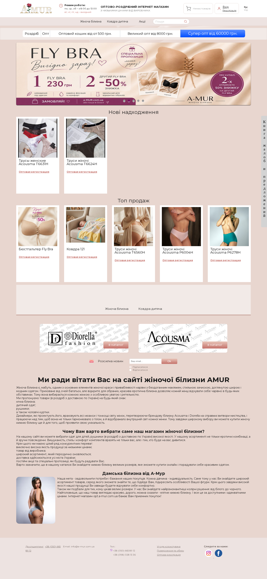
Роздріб (32, 34)
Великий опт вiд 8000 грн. (150, 34)
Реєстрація (229, 10)
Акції (142, 21)
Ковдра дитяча (117, 21)
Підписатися (140, 366)
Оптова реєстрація (169, 554)
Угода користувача (168, 546)
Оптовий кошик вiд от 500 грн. (85, 34)
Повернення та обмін (170, 550)
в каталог (116, 345)
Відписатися (140, 369)
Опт (45, 34)
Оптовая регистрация (34, 172)
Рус (246, 7)
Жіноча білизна (90, 21)
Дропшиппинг (35, 546)
